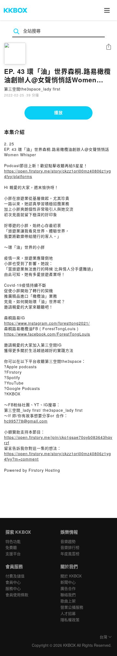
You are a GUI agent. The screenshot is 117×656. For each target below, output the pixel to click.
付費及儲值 (14, 576)
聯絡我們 (68, 594)
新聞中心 (68, 582)
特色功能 (13, 541)
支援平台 (13, 553)
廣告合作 (68, 588)
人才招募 (68, 613)
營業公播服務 (71, 607)
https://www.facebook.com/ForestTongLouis (47, 334)
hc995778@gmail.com (26, 421)
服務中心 (13, 588)
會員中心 (13, 582)
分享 (108, 47)
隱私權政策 (69, 619)
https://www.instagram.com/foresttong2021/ (47, 323)
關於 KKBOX (71, 576)
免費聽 (11, 547)
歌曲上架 (68, 601)
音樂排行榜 (69, 547)
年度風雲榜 (69, 553)
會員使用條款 (16, 594)
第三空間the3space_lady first (32, 89)
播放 (58, 112)
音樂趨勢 (68, 541)
